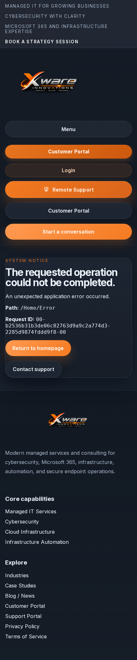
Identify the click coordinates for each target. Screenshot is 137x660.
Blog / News (20, 596)
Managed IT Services (30, 511)
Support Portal (23, 616)
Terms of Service (26, 636)
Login (68, 170)
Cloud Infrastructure (30, 532)
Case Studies (20, 585)
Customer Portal (68, 152)
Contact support (33, 369)
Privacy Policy (22, 626)
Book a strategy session (42, 41)
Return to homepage (38, 348)
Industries (17, 575)
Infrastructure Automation (37, 542)
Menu (68, 129)
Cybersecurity (22, 521)
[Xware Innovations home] (49, 84)
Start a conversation (68, 231)
